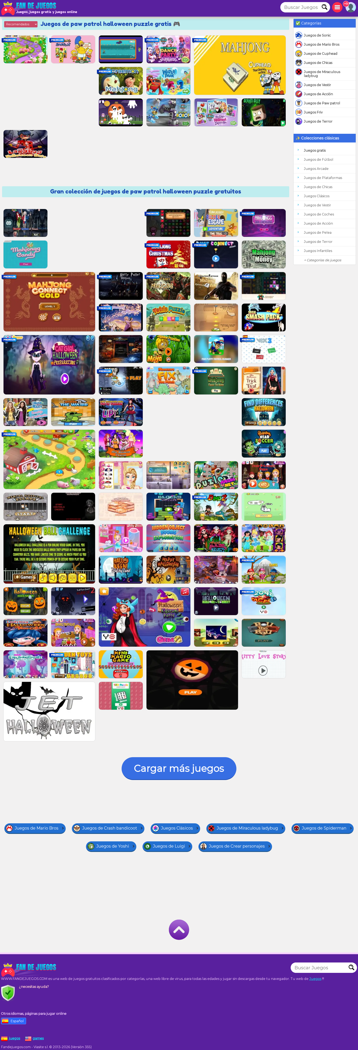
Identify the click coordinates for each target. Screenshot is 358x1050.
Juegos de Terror (318, 121)
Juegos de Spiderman (324, 828)
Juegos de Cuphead (320, 54)
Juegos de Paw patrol (322, 103)
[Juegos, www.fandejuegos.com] (29, 8)
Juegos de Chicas (318, 63)
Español (17, 1021)
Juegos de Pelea (317, 233)
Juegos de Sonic (317, 35)
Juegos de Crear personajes (237, 846)
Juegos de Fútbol (318, 160)
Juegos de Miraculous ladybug (322, 74)
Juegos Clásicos (316, 196)
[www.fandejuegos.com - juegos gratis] (29, 969)
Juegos (315, 979)
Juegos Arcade (316, 169)
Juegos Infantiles (318, 251)
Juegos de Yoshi (112, 846)
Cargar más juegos (179, 768)
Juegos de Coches (319, 214)
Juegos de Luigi (169, 846)
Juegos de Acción (318, 94)
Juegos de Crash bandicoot (109, 828)
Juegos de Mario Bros (321, 44)
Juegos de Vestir (317, 85)
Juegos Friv (313, 112)
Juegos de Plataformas (323, 178)
